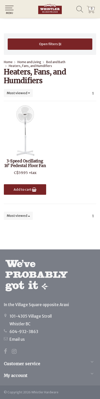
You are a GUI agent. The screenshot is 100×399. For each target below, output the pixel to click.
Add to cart (23, 189)
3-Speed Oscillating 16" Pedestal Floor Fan (25, 163)
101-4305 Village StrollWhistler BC (30, 320)
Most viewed (17, 93)
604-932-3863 (23, 331)
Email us (17, 339)
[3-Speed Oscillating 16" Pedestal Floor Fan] (25, 130)
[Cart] (91, 11)
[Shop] (50, 9)
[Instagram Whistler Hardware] (16, 351)
